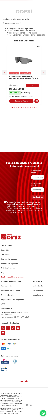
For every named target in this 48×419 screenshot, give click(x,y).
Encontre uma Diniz (25, 2)
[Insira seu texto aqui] (4, 371)
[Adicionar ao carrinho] (36, 122)
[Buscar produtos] (45, 17)
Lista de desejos (41, 8)
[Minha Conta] (37, 8)
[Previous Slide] (4, 94)
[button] (12, 129)
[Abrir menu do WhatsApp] (43, 413)
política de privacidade (21, 204)
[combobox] (24, 17)
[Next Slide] (43, 94)
